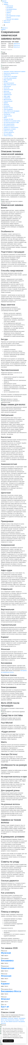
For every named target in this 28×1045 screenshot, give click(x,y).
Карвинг (8, 12)
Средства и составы (9, 112)
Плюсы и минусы (8, 135)
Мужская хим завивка (12, 19)
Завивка (3, 29)
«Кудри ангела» (8, 116)
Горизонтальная (8, 101)
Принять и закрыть (8, 1040)
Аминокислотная (8, 89)
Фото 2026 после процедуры (11, 111)
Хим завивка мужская (12, 1021)
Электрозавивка (8, 109)
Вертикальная (7, 99)
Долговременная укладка (13, 15)
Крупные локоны (8, 107)
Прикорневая (7, 93)
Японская (9, 11)
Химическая (9, 6)
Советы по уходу (8, 130)
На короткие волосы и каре (11, 122)
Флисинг (8, 17)
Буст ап (8, 14)
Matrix (5, 117)
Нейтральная (7, 86)
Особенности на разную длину (12, 120)
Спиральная (7, 97)
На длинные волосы (9, 125)
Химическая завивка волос (11, 73)
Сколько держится (9, 132)
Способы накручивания (10, 78)
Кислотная (6, 88)
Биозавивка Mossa (11, 9)
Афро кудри (7, 96)
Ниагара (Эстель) (8, 119)
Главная (6, 2)
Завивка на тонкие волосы (11, 127)
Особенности (7, 74)
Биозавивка (9, 7)
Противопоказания (9, 83)
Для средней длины (9, 124)
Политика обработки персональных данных (13, 1037)
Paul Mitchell (7, 114)
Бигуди (6, 81)
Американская (8, 94)
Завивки (6, 4)
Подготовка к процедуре (10, 76)
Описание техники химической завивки (14, 71)
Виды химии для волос (10, 84)
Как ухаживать (8, 134)
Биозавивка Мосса (11, 991)
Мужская (6, 953)
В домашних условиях (10, 129)
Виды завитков (8, 79)
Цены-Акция (7, 20)
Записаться (7, 22)
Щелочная (6, 91)
